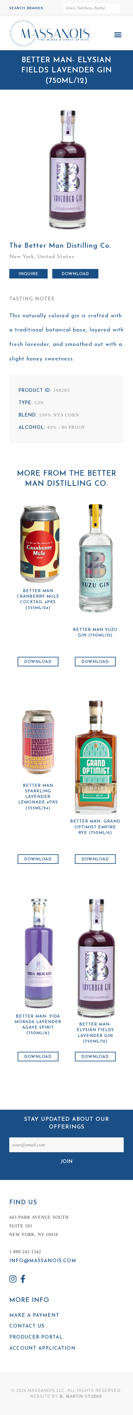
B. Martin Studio (81, 1396)
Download (75, 274)
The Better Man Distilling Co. (60, 246)
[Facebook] (23, 1280)
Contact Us (27, 1326)
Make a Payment (34, 1315)
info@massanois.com (42, 1260)
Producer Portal (36, 1337)
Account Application (42, 1348)
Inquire (28, 274)
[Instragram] (13, 1280)
